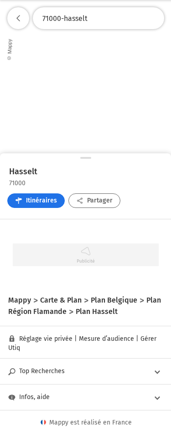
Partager (100, 200)
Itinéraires (41, 200)
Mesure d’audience (106, 339)
